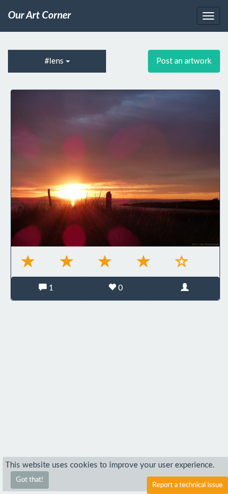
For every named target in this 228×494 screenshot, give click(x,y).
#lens (55, 61)
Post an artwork (184, 61)
